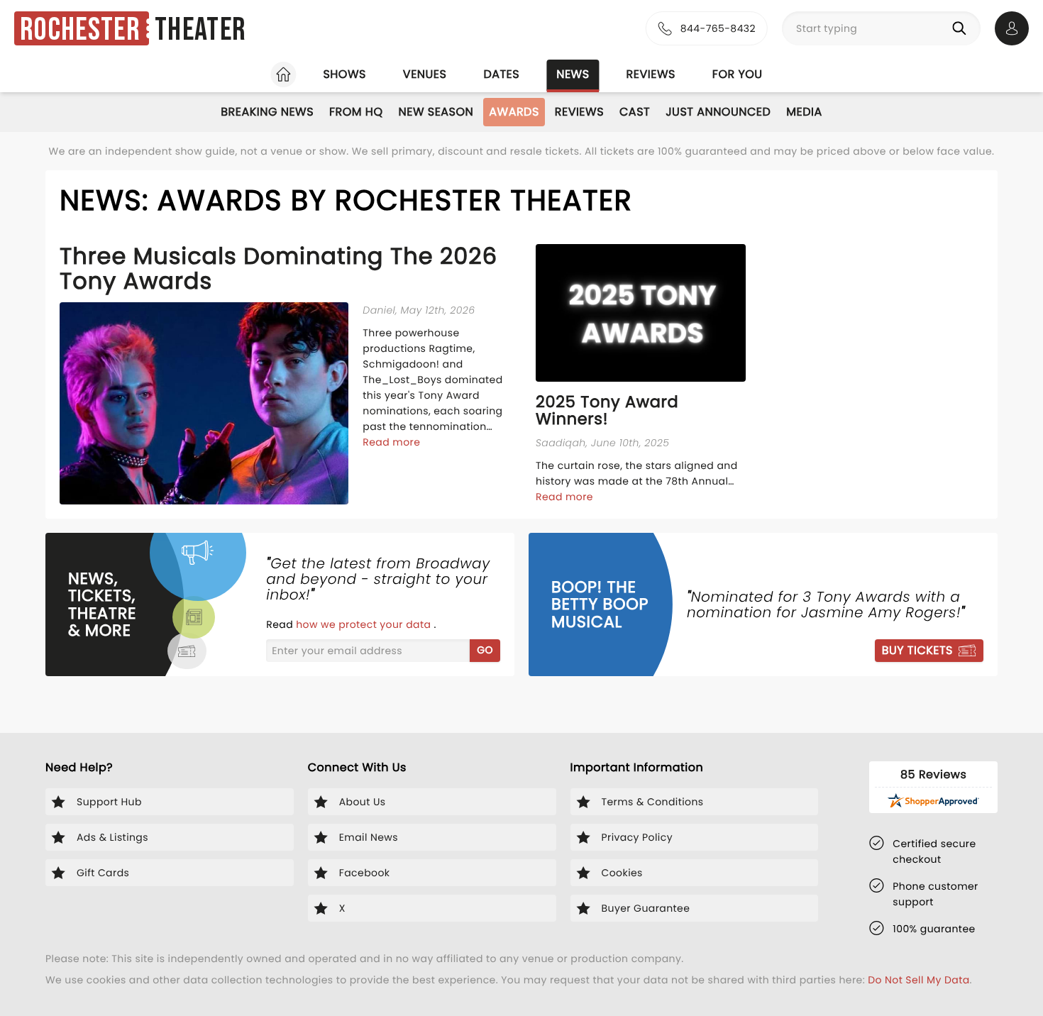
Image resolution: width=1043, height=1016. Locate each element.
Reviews (651, 74)
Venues (425, 74)
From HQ (355, 112)
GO (485, 650)
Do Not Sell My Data (918, 980)
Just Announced (718, 112)
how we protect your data (365, 624)
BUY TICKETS (917, 650)
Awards (514, 112)
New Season (436, 112)
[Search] (962, 28)
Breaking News (267, 112)
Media (804, 112)
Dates (501, 74)
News (572, 74)
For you (737, 74)
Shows (344, 74)
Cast (634, 112)
